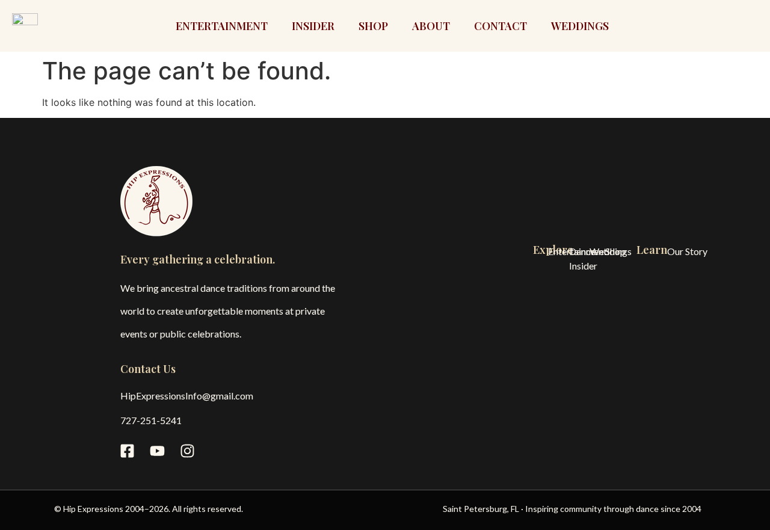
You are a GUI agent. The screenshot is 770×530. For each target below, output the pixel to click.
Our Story (687, 251)
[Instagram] (187, 451)
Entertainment (222, 26)
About (431, 26)
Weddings (580, 26)
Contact (500, 26)
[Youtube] (157, 451)
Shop (373, 26)
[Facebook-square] (127, 451)
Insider (313, 26)
